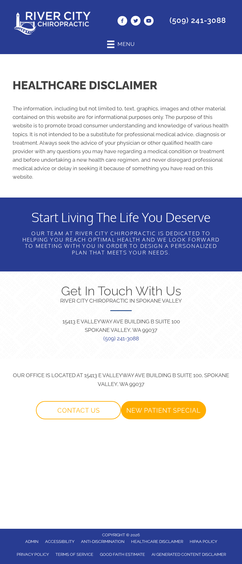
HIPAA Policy (203, 541)
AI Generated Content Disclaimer (189, 554)
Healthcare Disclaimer (157, 541)
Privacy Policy (33, 554)
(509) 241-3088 (198, 20)
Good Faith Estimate (122, 554)
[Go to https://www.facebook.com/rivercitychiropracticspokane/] (122, 22)
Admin (31, 541)
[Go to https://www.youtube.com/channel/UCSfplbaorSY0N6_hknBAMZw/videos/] (149, 22)
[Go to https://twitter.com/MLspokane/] (135, 22)
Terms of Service (74, 554)
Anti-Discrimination (102, 541)
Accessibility (59, 541)
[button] (78, 410)
